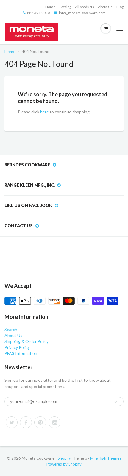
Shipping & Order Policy (26, 341)
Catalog (65, 6)
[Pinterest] (40, 422)
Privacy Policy (17, 347)
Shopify (64, 458)
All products (84, 6)
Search (10, 329)
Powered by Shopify (64, 464)
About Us (105, 6)
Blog (120, 6)
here (44, 111)
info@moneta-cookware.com (82, 12)
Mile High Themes (105, 458)
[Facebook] (26, 422)
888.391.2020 (38, 12)
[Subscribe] (116, 402)
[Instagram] (54, 422)
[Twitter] (12, 422)
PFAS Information (20, 353)
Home (50, 6)
